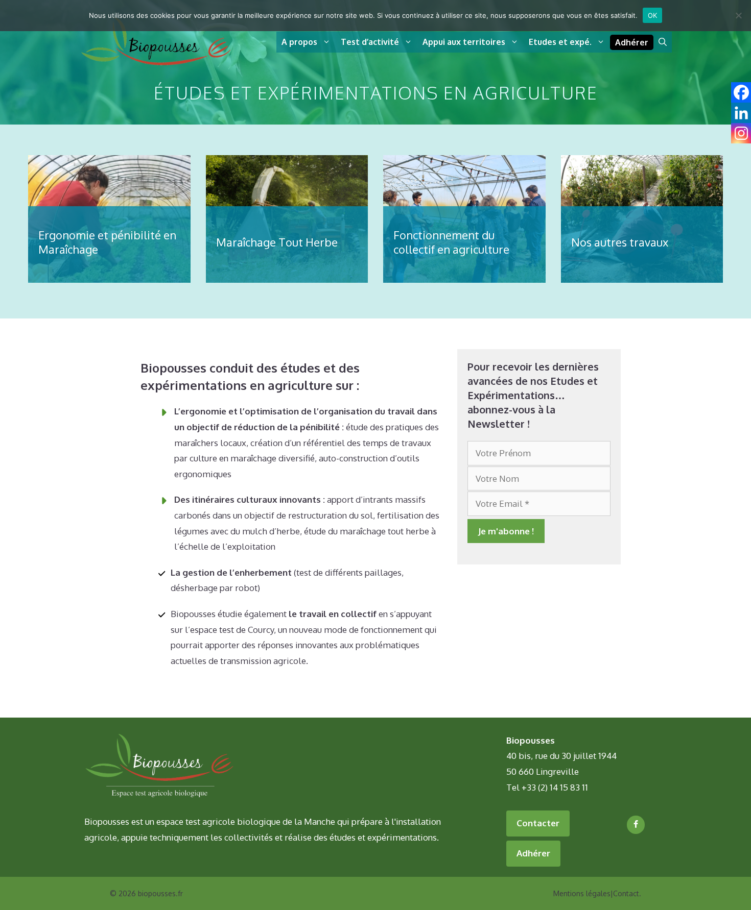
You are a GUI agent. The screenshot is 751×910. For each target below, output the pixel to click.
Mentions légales (582, 893)
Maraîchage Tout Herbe (277, 242)
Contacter (538, 823)
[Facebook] (636, 825)
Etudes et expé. (560, 42)
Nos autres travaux (619, 242)
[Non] (738, 15)
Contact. (627, 893)
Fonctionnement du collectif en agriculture (451, 242)
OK (653, 15)
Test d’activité (370, 42)
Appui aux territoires (464, 42)
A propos (299, 42)
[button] (662, 42)
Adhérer (631, 42)
